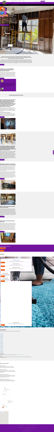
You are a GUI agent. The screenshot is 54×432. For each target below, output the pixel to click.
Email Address (3, 32)
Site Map (35, 425)
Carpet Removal (8, 398)
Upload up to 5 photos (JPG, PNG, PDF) (5, 49)
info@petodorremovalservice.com (22, 427)
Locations (28, 425)
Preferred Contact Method (4, 36)
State (2, 34)
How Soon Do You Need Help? (5, 47)
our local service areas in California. (20, 354)
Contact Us (32, 425)
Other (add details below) (5, 43)
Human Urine (11, 39)
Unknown (3, 40)
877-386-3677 (30, 427)
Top (53, 428)
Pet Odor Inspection (11, 42)
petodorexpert (34, 427)
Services (23, 425)
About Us (21, 425)
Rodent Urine (8, 39)
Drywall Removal (7, 42)
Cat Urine (3, 39)
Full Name (3, 31)
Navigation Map (27, 429)
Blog (30, 425)
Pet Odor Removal (4, 398)
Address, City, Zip (3, 35)
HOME (18, 425)
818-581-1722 (27, 427)
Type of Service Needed (4, 41)
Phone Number (3, 33)
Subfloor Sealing (3, 42)
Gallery (25, 425)
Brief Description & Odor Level (5, 46)
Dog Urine (6, 39)
